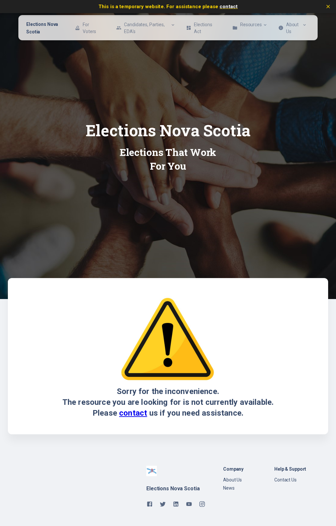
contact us (285, 479)
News (229, 488)
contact (229, 6)
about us (232, 479)
